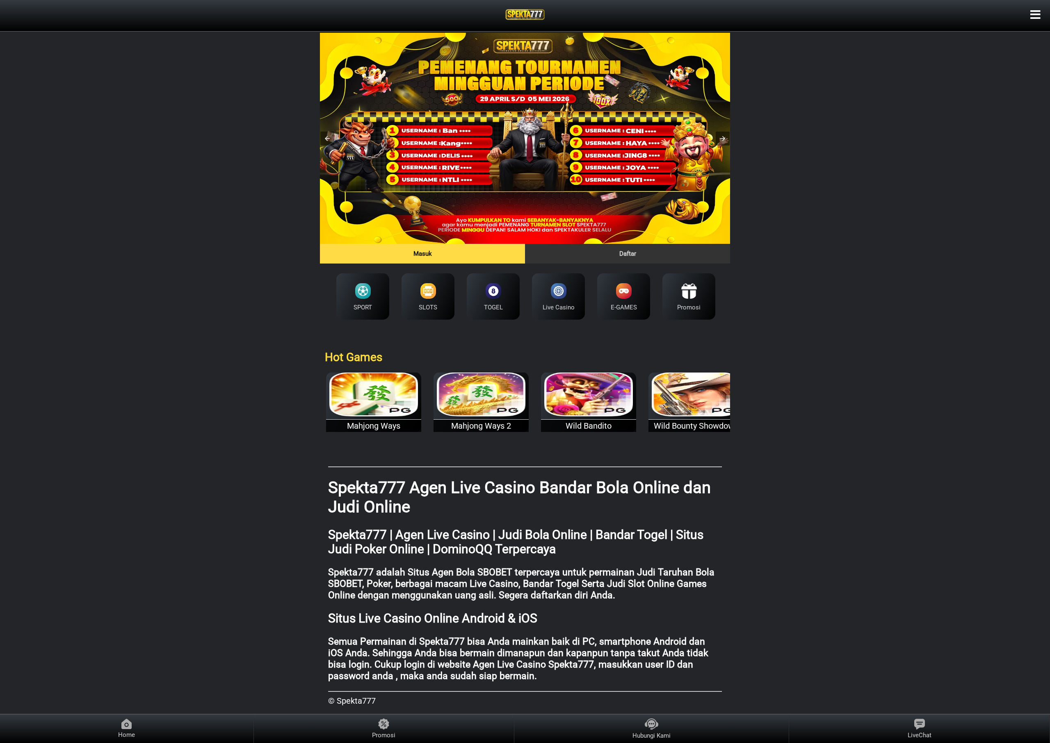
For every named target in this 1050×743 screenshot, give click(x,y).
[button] (327, 138)
